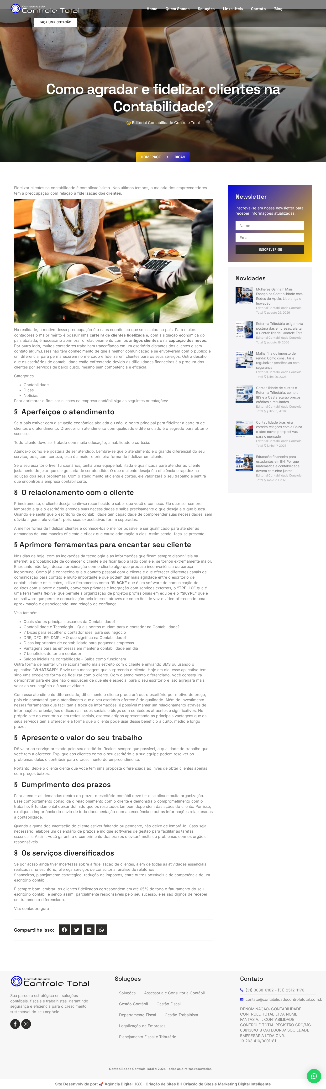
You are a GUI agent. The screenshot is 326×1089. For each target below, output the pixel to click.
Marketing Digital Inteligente (244, 1084)
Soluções (206, 8)
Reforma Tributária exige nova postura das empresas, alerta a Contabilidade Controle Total (279, 328)
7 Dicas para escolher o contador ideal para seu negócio (75, 632)
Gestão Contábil (133, 1003)
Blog (278, 8)
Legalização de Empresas (142, 1025)
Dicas (29, 390)
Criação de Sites (199, 1084)
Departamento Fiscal (137, 1014)
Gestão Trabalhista (181, 1014)
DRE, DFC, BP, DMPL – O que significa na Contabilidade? (75, 637)
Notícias (31, 395)
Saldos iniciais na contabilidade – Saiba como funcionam (75, 659)
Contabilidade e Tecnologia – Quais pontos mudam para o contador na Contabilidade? (101, 626)
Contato (258, 8)
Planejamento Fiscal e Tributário (147, 1036)
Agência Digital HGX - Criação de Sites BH (143, 1084)
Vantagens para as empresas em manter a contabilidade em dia (81, 648)
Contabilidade (36, 384)
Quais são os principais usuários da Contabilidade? (70, 621)
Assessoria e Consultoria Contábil (174, 992)
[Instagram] (26, 1024)
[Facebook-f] (15, 1024)
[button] (64, 929)
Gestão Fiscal (169, 1003)
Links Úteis (233, 8)
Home (152, 8)
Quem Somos (177, 8)
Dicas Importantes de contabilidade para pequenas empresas (79, 642)
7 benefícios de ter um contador (52, 653)
